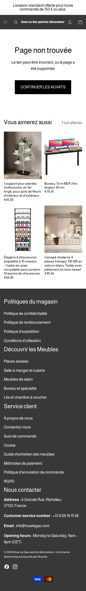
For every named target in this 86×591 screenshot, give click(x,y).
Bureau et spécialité (20, 388)
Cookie (10, 445)
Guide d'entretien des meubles (29, 454)
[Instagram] (15, 567)
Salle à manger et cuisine (24, 370)
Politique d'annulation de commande (34, 472)
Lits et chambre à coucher (25, 397)
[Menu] (5, 22)
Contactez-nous (17, 427)
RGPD (9, 481)
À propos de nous (18, 418)
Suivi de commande (20, 436)
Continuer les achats (43, 87)
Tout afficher (71, 123)
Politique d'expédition (21, 331)
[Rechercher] (16, 22)
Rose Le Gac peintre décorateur (33, 552)
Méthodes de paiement (23, 463)
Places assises (16, 361)
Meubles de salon (18, 379)
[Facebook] (7, 567)
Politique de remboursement (27, 322)
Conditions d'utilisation (22, 340)
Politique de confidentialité (25, 313)
